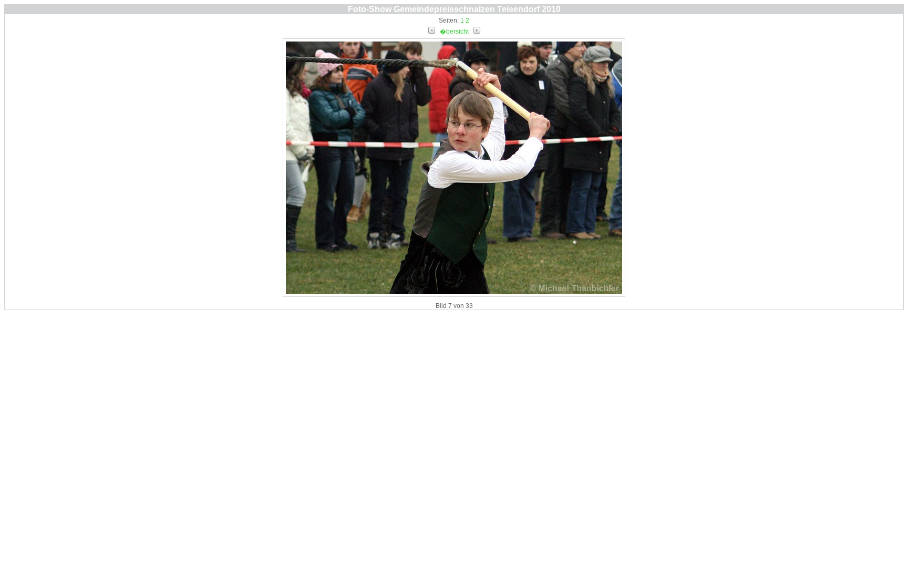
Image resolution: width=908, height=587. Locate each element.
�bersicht (454, 31)
